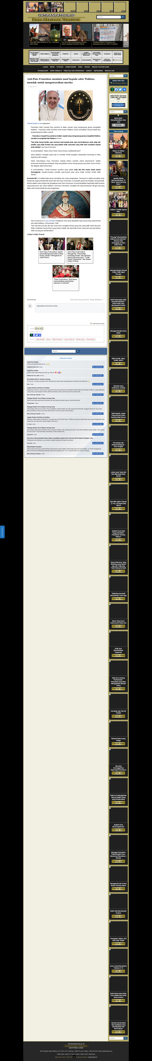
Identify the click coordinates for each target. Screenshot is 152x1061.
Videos (82, 1054)
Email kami (92, 1054)
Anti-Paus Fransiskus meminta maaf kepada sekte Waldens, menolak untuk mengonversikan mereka (61, 80)
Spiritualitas (98, 71)
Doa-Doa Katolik (86, 60)
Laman (45, 67)
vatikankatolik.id (92, 1057)
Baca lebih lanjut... (98, 367)
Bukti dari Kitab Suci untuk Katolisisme (55, 54)
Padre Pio (65, 54)
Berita (76, 54)
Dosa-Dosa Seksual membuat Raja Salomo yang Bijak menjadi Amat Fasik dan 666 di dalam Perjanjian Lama (60, 438)
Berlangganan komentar (98, 323)
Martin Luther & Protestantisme (44, 60)
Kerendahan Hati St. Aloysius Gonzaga (38, 379)
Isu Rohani (107, 54)
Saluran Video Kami (118, 80)
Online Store (60, 1054)
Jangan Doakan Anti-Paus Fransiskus (38, 388)
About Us (67, 1054)
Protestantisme (91, 339)
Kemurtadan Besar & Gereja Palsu (97, 54)
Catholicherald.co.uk (34, 123)
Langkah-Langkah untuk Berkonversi (86, 54)
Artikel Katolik (70, 67)
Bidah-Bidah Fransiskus (34, 446)
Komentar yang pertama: (80, 300)
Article (77, 1054)
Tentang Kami (43, 71)
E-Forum (60, 67)
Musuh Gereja (80, 339)
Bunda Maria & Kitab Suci (55, 60)
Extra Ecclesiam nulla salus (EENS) (34, 54)
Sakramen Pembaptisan (107, 60)
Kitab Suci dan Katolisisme (74, 71)
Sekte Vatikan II (45, 54)
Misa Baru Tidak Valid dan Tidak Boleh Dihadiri (34, 60)
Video (80, 67)
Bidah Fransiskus (57, 339)
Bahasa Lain (109, 71)
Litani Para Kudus (32, 362)
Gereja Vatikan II (69, 339)
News (73, 1054)
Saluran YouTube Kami (100, 67)
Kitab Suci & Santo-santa (117, 54)
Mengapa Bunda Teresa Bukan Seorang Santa (41, 398)
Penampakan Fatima (65, 60)
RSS (86, 1054)
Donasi (87, 67)
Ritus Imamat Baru (96, 60)
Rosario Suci (76, 60)
